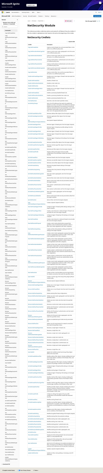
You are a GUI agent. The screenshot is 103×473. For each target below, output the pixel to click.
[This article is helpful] (98, 21)
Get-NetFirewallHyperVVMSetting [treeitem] (11, 132)
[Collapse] (17, 20)
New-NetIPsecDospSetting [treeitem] (11, 230)
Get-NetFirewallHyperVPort (34, 124)
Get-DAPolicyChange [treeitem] (10, 93)
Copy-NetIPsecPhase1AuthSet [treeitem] (10, 46)
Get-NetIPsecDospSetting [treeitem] (11, 166)
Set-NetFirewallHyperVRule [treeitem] (10, 380)
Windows (34, 21)
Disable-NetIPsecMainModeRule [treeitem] (10, 70)
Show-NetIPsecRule (32, 439)
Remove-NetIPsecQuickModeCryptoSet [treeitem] (11, 317)
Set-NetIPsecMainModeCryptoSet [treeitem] (11, 423)
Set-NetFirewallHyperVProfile (34, 366)
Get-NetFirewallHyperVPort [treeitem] (10, 112)
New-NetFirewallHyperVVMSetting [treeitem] (11, 219)
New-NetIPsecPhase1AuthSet (35, 250)
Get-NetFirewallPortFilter (34, 149)
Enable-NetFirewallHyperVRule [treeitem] (10, 77)
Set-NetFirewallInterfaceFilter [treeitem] (11, 391)
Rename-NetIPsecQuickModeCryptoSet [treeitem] (11, 356)
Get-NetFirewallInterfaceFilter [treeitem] (11, 137)
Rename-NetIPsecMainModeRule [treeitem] (10, 342)
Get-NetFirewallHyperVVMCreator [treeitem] (11, 126)
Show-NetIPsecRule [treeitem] (9, 452)
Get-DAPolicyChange (33, 103)
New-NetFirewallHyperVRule (34, 211)
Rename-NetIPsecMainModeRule (36, 337)
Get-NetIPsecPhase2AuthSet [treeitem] (10, 186)
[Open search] (96, 12)
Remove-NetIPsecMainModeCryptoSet (37, 296)
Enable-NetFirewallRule (33, 92)
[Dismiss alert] (100, 3)
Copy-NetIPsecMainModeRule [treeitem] (10, 42)
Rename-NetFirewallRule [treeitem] (11, 332)
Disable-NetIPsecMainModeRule (35, 83)
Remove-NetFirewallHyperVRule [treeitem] (10, 282)
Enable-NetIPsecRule (33, 98)
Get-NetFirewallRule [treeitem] (9, 152)
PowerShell (40, 21)
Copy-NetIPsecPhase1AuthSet (35, 59)
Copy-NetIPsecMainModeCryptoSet (36, 51)
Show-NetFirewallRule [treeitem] (10, 449)
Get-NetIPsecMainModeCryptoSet (36, 173)
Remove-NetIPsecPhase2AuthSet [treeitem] (10, 312)
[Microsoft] (3, 12)
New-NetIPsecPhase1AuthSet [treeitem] (10, 250)
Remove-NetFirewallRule (34, 289)
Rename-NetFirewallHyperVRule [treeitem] (10, 329)
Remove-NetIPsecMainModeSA (35, 304)
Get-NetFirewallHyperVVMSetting (36, 138)
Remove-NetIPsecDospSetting (35, 293)
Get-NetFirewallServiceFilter (34, 162)
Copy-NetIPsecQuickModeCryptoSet (36, 68)
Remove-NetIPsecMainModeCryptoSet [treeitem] (11, 294)
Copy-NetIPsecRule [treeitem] (9, 60)
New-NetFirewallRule (33, 219)
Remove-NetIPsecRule (33, 323)
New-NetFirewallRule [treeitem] (10, 223)
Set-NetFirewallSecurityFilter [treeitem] (11, 409)
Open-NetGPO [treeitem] (8, 272)
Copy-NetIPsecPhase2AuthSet (35, 64)
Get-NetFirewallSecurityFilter (34, 160)
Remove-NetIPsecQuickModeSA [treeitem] (10, 322)
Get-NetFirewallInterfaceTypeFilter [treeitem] (11, 143)
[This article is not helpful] (99, 21)
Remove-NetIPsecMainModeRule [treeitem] (10, 299)
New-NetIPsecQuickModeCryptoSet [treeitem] (11, 265)
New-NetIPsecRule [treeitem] (9, 270)
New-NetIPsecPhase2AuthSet (35, 255)
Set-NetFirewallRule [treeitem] (9, 405)
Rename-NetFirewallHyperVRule (35, 327)
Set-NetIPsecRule (32, 432)
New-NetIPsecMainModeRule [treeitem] (10, 246)
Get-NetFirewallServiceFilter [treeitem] (10, 160)
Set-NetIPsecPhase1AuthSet (34, 424)
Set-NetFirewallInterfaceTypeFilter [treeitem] (11, 396)
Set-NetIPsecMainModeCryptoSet (36, 418)
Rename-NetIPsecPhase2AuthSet (35, 342)
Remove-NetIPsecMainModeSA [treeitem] (10, 303)
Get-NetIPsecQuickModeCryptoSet (36, 191)
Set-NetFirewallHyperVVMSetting (35, 373)
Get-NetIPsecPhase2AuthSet (34, 189)
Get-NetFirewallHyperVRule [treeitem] (10, 121)
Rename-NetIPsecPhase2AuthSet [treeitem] (10, 350)
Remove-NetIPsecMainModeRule (35, 300)
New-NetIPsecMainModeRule (35, 244)
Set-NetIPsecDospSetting (34, 416)
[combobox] (10, 23)
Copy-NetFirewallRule (33, 47)
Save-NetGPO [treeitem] (8, 363)
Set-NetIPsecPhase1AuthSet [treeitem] (10, 433)
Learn (29, 21)
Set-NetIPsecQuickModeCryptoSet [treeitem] (11, 442)
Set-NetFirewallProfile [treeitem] (10, 403)
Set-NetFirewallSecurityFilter (34, 402)
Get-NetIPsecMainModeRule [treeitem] (10, 175)
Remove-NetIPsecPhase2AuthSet (35, 311)
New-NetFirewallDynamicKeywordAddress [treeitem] (11, 204)
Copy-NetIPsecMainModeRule (35, 55)
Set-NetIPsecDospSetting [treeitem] (11, 419)
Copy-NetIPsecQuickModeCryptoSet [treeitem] (11, 56)
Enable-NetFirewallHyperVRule (35, 88)
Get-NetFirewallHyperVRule (34, 131)
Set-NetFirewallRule (32, 399)
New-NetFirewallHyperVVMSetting (36, 215)
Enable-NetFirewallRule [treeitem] (10, 81)
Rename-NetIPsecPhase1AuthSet (35, 340)
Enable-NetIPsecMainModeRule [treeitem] (10, 84)
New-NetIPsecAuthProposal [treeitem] (10, 227)
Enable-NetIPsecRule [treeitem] (10, 88)
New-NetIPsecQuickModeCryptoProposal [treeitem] (11, 259)
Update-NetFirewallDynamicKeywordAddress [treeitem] (11, 459)
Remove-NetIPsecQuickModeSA (35, 319)
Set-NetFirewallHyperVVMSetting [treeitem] (11, 386)
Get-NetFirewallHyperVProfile (35, 127)
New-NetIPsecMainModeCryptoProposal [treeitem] (11, 234)
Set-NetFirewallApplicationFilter (35, 362)
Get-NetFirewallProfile (33, 151)
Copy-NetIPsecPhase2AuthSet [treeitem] (10, 51)
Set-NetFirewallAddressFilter (34, 356)
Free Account (97, 16)
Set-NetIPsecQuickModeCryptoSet (36, 429)
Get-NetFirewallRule (32, 157)
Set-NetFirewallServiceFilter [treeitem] (10, 413)
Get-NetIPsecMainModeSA (34, 180)
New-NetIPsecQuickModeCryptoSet (36, 267)
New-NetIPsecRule (32, 272)
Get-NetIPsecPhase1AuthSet (34, 184)
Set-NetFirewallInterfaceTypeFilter (36, 382)
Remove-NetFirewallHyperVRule (35, 285)
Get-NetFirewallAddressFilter (35, 113)
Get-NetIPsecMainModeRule (34, 178)
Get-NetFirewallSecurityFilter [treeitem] (11, 155)
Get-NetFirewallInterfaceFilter (35, 142)
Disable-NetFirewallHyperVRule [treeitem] (10, 64)
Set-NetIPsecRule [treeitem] (9, 447)
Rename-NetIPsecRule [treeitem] (10, 360)
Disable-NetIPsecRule (33, 86)
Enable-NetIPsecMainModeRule (35, 95)
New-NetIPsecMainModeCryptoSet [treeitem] (11, 240)
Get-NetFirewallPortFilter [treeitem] (11, 147)
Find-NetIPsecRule (32, 100)
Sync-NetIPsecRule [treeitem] (9, 454)
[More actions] (74, 21)
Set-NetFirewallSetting (33, 413)
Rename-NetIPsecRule (33, 349)
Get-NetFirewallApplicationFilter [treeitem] (11, 101)
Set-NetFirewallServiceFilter (34, 409)
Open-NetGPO (31, 276)
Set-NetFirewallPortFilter (33, 386)
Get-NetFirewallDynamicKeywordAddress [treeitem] (11, 107)
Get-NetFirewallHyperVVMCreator (36, 134)
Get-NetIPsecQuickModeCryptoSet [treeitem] (11, 192)
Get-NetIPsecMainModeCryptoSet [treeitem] (11, 170)
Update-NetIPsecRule (33, 453)
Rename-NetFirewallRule (34, 330)
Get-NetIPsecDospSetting (34, 169)
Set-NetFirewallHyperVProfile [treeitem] (11, 376)
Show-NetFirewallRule (33, 435)
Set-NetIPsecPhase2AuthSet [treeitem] (10, 437)
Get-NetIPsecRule (32, 200)
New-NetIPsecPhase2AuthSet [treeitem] (10, 254)
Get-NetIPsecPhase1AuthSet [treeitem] (10, 182)
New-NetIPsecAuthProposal (34, 223)
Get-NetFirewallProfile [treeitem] (10, 150)
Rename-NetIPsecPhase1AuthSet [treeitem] (10, 346)
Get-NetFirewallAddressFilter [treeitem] (11, 96)
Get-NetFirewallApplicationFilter (35, 116)
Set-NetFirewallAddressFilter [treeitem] (11, 366)
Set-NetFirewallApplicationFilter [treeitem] (11, 371)
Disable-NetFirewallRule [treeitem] (10, 67)
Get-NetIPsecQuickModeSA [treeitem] (10, 197)
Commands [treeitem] (8, 30)
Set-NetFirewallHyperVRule (34, 370)
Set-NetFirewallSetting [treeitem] (10, 417)
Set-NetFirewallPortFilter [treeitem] (10, 400)
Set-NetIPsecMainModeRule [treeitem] (10, 429)
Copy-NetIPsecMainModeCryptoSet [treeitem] (11, 37)
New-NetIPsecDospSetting (34, 229)
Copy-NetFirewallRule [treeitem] (10, 33)
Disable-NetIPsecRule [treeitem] (10, 74)
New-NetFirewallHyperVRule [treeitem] (10, 214)
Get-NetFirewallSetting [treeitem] (10, 163)
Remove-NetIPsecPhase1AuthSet (35, 307)
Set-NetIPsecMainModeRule (34, 421)
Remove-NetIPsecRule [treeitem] (10, 326)
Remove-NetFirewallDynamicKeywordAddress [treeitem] (11, 277)
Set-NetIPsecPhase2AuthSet (34, 427)
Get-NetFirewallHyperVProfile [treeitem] (11, 117)
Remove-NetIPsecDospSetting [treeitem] (10, 289)
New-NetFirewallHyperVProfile (35, 206)
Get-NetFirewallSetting (33, 165)
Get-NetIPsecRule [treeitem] (9, 200)
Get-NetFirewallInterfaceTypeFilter (36, 145)
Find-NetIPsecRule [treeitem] (9, 90)
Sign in (99, 12)
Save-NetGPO (31, 352)
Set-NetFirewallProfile (33, 394)
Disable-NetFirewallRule (33, 80)
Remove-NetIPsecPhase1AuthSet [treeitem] (10, 307)
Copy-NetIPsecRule (32, 72)
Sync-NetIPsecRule (32, 443)
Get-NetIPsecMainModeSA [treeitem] (11, 179)
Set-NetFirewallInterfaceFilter (35, 377)
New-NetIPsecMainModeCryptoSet (36, 238)
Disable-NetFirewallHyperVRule (35, 76)
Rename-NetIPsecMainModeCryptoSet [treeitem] (11, 337)
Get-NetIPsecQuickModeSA (34, 195)
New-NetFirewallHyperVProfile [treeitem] (11, 210)
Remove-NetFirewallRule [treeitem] (11, 285)
